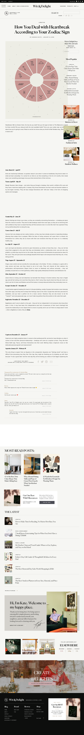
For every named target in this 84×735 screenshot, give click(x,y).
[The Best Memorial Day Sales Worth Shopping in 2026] (8, 568)
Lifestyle (42, 22)
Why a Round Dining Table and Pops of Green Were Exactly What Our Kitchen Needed (31, 481)
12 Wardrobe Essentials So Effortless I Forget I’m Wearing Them (71, 93)
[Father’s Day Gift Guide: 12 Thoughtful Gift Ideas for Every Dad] (8, 556)
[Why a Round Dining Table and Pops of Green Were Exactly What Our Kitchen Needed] (32, 464)
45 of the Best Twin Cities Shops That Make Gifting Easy (71, 68)
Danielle (11, 410)
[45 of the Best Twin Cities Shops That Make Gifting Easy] (13, 464)
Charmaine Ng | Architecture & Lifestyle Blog (16, 372)
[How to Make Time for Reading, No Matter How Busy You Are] (8, 521)
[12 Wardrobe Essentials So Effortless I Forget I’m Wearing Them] (51, 464)
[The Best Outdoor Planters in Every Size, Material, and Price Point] (8, 580)
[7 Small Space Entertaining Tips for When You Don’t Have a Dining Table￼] (8, 533)
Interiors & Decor (71, 75)
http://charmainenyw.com (10, 380)
